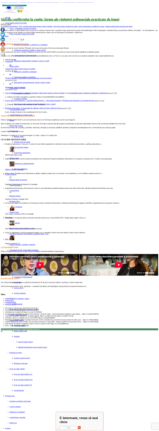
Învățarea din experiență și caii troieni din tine (78, 100)
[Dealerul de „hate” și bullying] (10, 84)
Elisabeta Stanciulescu (10, 26)
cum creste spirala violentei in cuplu (65, 26)
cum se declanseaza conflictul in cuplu (91, 26)
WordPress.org (10, 304)
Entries (9, 300)
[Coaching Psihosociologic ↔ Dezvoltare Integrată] (14, 9)
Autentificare (9, 298)
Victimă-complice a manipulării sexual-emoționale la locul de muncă (28, 78)
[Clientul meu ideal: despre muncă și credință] (10, 65)
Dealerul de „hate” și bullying (15, 87)
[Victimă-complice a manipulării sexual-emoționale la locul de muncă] (10, 74)
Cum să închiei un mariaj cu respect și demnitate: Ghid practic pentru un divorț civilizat (34, 93)
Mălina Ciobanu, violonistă (14, 169)
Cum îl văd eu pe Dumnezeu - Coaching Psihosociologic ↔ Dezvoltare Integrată (32, 100)
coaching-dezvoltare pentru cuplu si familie (37, 26)
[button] (2, 265)
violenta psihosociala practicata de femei (118, 26)
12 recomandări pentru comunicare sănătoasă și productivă (87, 93)
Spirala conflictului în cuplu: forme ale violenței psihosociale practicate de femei (60, 19)
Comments (10, 302)
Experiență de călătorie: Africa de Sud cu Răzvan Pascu (42, 108)
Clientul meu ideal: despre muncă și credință (20, 69)
